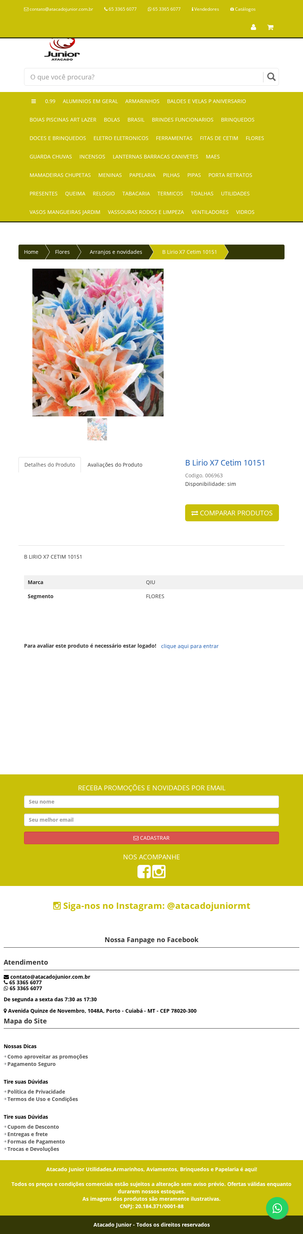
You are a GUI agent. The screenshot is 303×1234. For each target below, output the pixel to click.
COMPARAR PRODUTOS (235, 512)
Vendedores (206, 9)
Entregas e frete (27, 1134)
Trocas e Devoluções (33, 1148)
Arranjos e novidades (116, 251)
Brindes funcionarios (183, 119)
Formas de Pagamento (36, 1141)
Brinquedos (238, 119)
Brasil (135, 119)
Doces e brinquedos (58, 138)
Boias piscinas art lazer (63, 119)
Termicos (170, 193)
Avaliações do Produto (115, 464)
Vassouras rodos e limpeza (146, 211)
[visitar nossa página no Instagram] (159, 875)
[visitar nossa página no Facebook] (144, 875)
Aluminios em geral (90, 101)
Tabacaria (136, 193)
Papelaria (142, 174)
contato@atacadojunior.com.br (60, 9)
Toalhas (202, 193)
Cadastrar (154, 837)
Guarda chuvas (51, 156)
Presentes (44, 193)
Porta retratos (230, 174)
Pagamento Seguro (31, 1063)
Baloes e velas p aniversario (206, 101)
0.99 (50, 101)
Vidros (245, 211)
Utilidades (235, 193)
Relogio (104, 193)
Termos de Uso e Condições (42, 1098)
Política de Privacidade (36, 1091)
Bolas (112, 119)
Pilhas (171, 174)
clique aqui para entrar (190, 646)
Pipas (194, 174)
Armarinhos (142, 101)
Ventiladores (210, 211)
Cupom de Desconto (33, 1126)
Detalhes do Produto (49, 464)
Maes (213, 156)
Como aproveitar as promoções (47, 1056)
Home (31, 251)
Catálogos (245, 9)
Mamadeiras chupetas (60, 174)
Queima (75, 193)
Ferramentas (174, 138)
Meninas (110, 174)
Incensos (92, 156)
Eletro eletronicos (121, 138)
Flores (255, 138)
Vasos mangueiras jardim (65, 211)
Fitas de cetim (219, 138)
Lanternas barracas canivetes (155, 156)
